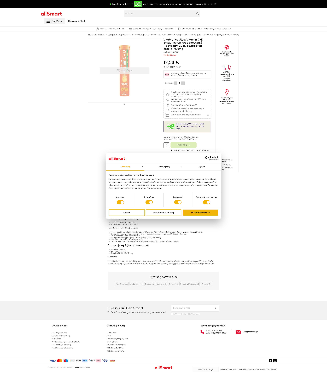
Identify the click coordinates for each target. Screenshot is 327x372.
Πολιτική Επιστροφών (116, 345)
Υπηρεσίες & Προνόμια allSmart (65, 342)
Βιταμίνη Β (149, 284)
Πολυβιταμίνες (122, 284)
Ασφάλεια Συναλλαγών (228, 369)
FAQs (109, 336)
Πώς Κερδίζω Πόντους (61, 345)
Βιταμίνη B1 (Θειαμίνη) (189, 284)
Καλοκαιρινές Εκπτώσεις (62, 348)
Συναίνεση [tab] (125, 167)
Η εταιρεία (111, 333)
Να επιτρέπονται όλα (200, 212)
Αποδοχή (187, 314)
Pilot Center (56, 339)
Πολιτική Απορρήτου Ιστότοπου (248, 369)
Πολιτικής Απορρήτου (191, 314)
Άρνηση (126, 212)
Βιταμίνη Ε (173, 284)
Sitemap (273, 369)
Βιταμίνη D (161, 284)
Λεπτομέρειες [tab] (163, 167)
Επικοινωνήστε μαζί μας (117, 339)
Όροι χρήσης (112, 342)
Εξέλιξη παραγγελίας (61, 336)
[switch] (149, 202)
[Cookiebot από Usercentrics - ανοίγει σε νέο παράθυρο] (207, 158)
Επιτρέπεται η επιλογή (163, 212)
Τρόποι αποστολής (115, 348)
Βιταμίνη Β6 (206, 284)
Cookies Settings (205, 370)
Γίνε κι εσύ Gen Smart (137, 310)
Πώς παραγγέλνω (59, 333)
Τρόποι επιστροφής (115, 351)
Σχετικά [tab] (201, 167)
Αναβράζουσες (136, 284)
